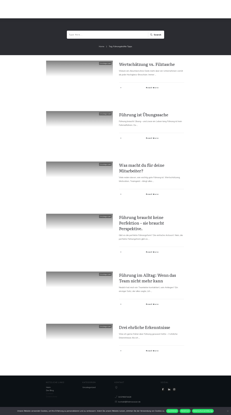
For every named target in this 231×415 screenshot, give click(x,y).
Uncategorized (105, 63)
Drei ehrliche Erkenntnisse (144, 327)
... (155, 74)
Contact (49, 393)
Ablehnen (185, 411)
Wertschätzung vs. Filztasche (147, 64)
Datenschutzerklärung (202, 411)
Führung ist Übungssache (143, 115)
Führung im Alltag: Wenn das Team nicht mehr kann (147, 278)
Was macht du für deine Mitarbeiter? (141, 168)
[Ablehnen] (227, 411)
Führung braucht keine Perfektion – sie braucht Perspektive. (141, 222)
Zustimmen (172, 411)
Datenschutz (51, 396)
